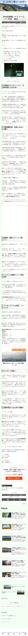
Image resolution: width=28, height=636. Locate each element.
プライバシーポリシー (6, 618)
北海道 (21, 487)
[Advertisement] (14, 221)
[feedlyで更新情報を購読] (8, 499)
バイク (4, 487)
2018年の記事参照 (11, 451)
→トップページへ (5, 621)
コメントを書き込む (14, 602)
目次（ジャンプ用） (11, 81)
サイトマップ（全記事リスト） (8, 615)
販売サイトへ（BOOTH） (14, 478)
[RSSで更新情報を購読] (20, 499)
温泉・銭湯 (5, 489)
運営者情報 (4, 612)
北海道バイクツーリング (7, 485)
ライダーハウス (15, 487)
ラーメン (9, 487)
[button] (25, 344)
